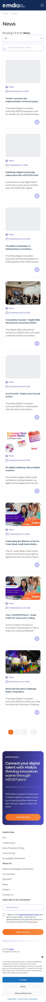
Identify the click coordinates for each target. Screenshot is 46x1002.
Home (5, 14)
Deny (23, 986)
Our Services (8, 874)
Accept (23, 980)
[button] (42, 957)
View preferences (23, 993)
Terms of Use (8, 853)
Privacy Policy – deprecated (27, 999)
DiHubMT (7, 879)
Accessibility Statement (13, 858)
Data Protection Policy (13, 848)
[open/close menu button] (42, 5)
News (5, 884)
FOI (4, 838)
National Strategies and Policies (17, 869)
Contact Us (7, 895)
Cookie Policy (12, 999)
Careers (6, 889)
